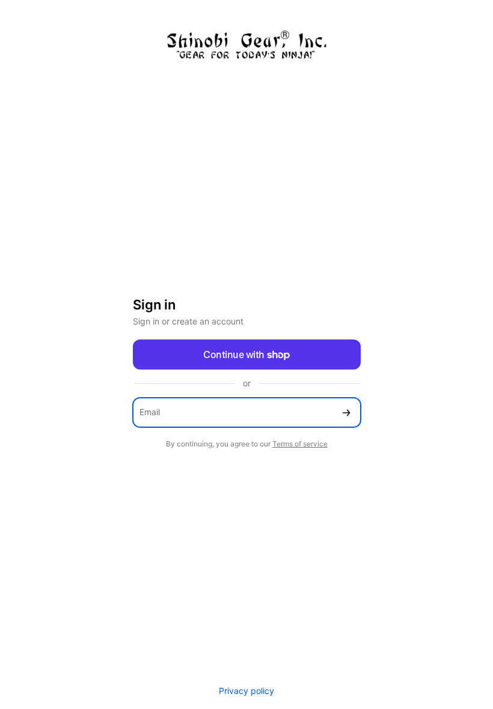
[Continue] (346, 412)
